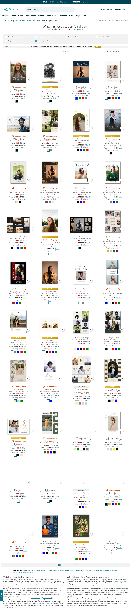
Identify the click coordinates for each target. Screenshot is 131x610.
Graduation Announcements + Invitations (30, 20)
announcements (35, 598)
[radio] (17, 101)
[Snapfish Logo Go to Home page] (11, 9)
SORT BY (108, 51)
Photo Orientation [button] (74, 47)
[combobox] (50, 9)
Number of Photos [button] (45, 47)
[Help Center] (123, 9)
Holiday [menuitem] (5, 16)
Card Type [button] (34, 47)
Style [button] (64, 47)
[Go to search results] (71, 9)
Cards (4, 20)
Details (25, 96)
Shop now (81, 2)
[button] (18, 68)
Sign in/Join (107, 9)
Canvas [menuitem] (41, 16)
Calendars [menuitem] (63, 16)
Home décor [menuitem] (51, 16)
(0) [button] (108, 20)
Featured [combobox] (116, 51)
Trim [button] (91, 47)
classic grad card (121, 581)
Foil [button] (97, 47)
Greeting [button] (56, 47)
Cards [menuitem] (20, 16)
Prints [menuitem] (13, 16)
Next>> (78, 565)
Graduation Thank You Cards (93, 570)
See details (80, 29)
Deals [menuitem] (85, 16)
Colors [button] (85, 47)
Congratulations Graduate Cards (74, 570)
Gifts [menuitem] (71, 16)
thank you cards (47, 598)
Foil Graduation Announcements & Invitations (50, 570)
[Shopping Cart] (126, 9)
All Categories (12, 20)
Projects (118, 9)
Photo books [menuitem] (31, 16)
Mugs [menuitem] (78, 16)
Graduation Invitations (28, 570)
